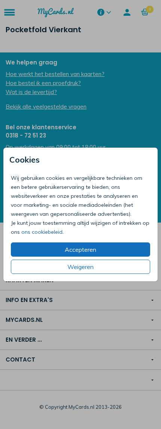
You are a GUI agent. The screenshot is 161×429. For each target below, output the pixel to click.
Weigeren (80, 267)
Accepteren (80, 249)
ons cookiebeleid (42, 232)
